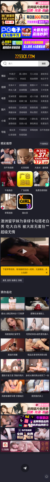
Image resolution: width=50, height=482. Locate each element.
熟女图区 (34, 112)
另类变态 (44, 101)
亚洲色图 (23, 107)
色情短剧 (23, 134)
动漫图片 (44, 107)
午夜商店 (23, 130)
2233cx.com (25, 56)
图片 (3, 109)
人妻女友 (34, 118)
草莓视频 (34, 130)
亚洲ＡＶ (12, 85)
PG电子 (12, 74)
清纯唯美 (23, 112)
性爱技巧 (44, 123)
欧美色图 (34, 107)
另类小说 (23, 123)
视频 (3, 87)
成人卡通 (34, 96)
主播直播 (34, 90)
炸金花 (23, 78)
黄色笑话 (34, 123)
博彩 (3, 75)
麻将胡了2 (12, 78)
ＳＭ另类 (44, 90)
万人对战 (34, 74)
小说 (3, 120)
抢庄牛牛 (44, 78)
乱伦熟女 (34, 101)
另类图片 (44, 112)
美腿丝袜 (12, 112)
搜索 (44, 63)
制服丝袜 (12, 101)
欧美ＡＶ (34, 85)
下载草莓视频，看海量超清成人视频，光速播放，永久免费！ (25, 271)
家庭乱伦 (23, 118)
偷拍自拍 (23, 96)
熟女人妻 (12, 90)
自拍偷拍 (23, 85)
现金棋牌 (34, 78)
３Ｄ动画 (44, 85)
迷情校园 (12, 123)
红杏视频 (12, 134)
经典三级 (23, 101)
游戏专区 (44, 74)
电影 (3, 98)
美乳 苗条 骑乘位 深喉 (12, 280)
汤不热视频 (44, 130)
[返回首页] (46, 476)
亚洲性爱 (12, 96)
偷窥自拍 (12, 107)
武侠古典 (44, 118)
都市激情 (12, 118)
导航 (3, 131)
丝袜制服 (23, 90)
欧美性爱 (44, 96)
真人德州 (23, 74)
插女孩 (12, 130)
